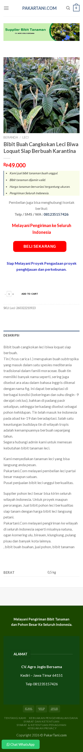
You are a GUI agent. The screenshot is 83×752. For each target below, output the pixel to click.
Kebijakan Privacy (42, 728)
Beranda (10, 137)
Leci (25, 137)
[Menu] (6, 8)
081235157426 (56, 214)
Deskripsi (11, 335)
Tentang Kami (15, 718)
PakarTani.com (39, 8)
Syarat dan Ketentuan (41, 721)
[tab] (41, 335)
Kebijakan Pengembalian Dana (53, 718)
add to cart (29, 294)
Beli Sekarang (40, 246)
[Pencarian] (68, 8)
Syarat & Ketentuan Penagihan (41, 725)
